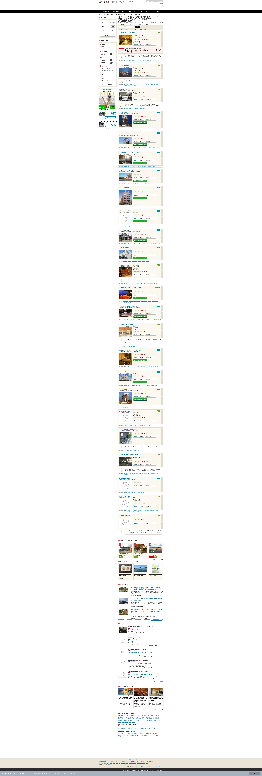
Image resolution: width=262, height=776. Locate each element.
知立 (137, 717)
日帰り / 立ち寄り (106, 46)
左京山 (119, 718)
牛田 (134, 717)
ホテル (122, 727)
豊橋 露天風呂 (152, 510)
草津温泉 (112, 761)
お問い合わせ (160, 766)
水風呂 (161, 727)
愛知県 (144, 759)
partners (28, 773)
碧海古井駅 (133, 346)
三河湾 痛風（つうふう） (140, 319)
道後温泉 (138, 761)
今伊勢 (119, 722)
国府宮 (147, 720)
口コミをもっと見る (158, 681)
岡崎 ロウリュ (131, 283)
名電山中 (146, 715)
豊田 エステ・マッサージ (134, 344)
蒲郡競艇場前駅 (155, 301)
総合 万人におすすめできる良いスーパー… (141, 674)
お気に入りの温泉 (150, 1)
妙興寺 (154, 720)
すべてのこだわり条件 (107, 84)
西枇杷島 (120, 720)
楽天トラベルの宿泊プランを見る (140, 122)
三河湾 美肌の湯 (132, 301)
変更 (113, 26)
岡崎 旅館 (140, 243)
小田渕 (125, 715)
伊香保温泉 (133, 761)
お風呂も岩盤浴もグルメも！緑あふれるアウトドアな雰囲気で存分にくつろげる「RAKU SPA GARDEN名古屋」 (146, 611)
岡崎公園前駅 (133, 85)
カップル (138, 728)
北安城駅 (125, 346)
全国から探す (111, 22)
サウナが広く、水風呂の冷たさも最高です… (141, 663)
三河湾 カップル (144, 301)
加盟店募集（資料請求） (129, 766)
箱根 (116, 761)
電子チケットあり (124, 29)
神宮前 (139, 718)
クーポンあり (134, 29)
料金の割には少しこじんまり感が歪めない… (141, 652)
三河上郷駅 (138, 492)
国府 (128, 715)
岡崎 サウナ (146, 147)
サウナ (136, 727)
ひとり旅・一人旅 (132, 728)
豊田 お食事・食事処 (143, 344)
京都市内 (139, 763)
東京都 (130, 759)
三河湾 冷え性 (137, 301)
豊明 (147, 717)
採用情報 (161, 770)
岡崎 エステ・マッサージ (137, 84)
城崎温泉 (124, 761)
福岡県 (148, 759)
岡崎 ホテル (141, 128)
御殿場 (130, 763)
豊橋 (119, 715)
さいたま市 (123, 763)
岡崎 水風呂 (137, 283)
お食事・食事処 (155, 727)
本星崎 (126, 718)
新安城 (131, 717)
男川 (154, 715)
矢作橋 (125, 717)
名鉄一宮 (158, 720)
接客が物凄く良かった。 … (141, 630)
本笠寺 (129, 718)
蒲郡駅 (157, 510)
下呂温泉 (128, 761)
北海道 (137, 759)
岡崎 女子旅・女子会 (148, 60)
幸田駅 (129, 302)
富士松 (143, 717)
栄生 (154, 718)
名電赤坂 (134, 715)
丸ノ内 (135, 720)
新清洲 (138, 720)
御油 (131, 715)
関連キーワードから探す (104, 764)
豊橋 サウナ (147, 510)
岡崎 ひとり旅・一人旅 (140, 60)
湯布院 (146, 761)
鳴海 (123, 718)
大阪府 (134, 759)
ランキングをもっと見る (157, 559)
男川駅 (158, 60)
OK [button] (254, 773)
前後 (149, 717)
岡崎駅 (154, 60)
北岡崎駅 (153, 166)
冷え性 (153, 728)
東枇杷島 (157, 718)
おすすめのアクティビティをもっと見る (154, 581)
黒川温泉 (143, 761)
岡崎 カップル (126, 60)
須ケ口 (131, 720)
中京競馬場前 (154, 717)
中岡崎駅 (149, 166)
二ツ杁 (124, 720)
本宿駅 (144, 108)
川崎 (114, 763)
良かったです (132, 641)
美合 (152, 715)
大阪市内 (134, 763)
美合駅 (124, 61)
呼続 (134, 718)
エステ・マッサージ (147, 727)
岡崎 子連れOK (132, 60)
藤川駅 (133, 108)
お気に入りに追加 (150, 44)
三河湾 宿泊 (125, 301)
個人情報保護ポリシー (127, 770)
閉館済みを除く (142, 29)
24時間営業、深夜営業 (107, 70)
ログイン (157, 3)
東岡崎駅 (125, 85)
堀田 (137, 718)
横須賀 (117, 763)
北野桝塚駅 (133, 492)
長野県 (141, 759)
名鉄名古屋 (149, 718)
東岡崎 (157, 715)
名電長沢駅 (125, 474)
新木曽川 (126, 722)
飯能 (127, 763)
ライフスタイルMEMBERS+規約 (153, 770)
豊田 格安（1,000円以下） (153, 344)
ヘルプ (155, 766)
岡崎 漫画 (153, 84)
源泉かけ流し (105, 80)
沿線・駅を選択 (107, 35)
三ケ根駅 (149, 301)
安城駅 (129, 346)
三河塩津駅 (125, 302)
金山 (143, 718)
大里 (142, 720)
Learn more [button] (72, 773)
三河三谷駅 (125, 511)
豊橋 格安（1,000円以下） (128, 510)
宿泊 (119, 727)
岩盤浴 (149, 728)
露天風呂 (140, 727)
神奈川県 (112, 759)
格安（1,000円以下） (123, 728)
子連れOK (157, 735)
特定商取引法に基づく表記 (137, 770)
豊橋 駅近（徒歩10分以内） (139, 510)
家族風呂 (104, 78)
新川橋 (127, 720)
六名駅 (128, 61)
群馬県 (127, 759)
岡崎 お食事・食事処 (146, 84)
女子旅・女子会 (144, 728)
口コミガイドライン (148, 766)
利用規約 (144, 770)
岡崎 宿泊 (125, 128)
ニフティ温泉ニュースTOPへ (156, 709)
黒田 (130, 722)
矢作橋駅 (158, 243)
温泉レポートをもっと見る (156, 620)
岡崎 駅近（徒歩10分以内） (133, 128)
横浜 (111, 763)
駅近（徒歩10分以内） (129, 727)
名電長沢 (139, 715)
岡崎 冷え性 (130, 166)
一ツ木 (140, 717)
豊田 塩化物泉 (126, 344)
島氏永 (150, 720)
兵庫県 (123, 759)
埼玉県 (116, 759)
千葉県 (119, 759)
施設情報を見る (139, 44)
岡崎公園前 (120, 717)
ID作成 (161, 3)
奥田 (144, 720)
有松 (158, 717)
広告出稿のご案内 (139, 766)
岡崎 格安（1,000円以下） (128, 425)
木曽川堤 (133, 722)
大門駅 (129, 492)
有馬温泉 (119, 761)
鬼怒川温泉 (151, 761)
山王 (145, 718)
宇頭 (128, 717)
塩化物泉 (120, 736)
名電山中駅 (137, 108)
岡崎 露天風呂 (144, 473)
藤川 (149, 715)
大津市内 (143, 763)
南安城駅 (160, 344)
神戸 (147, 763)
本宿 (142, 715)
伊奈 (122, 715)
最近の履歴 (159, 1)
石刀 (123, 722)
